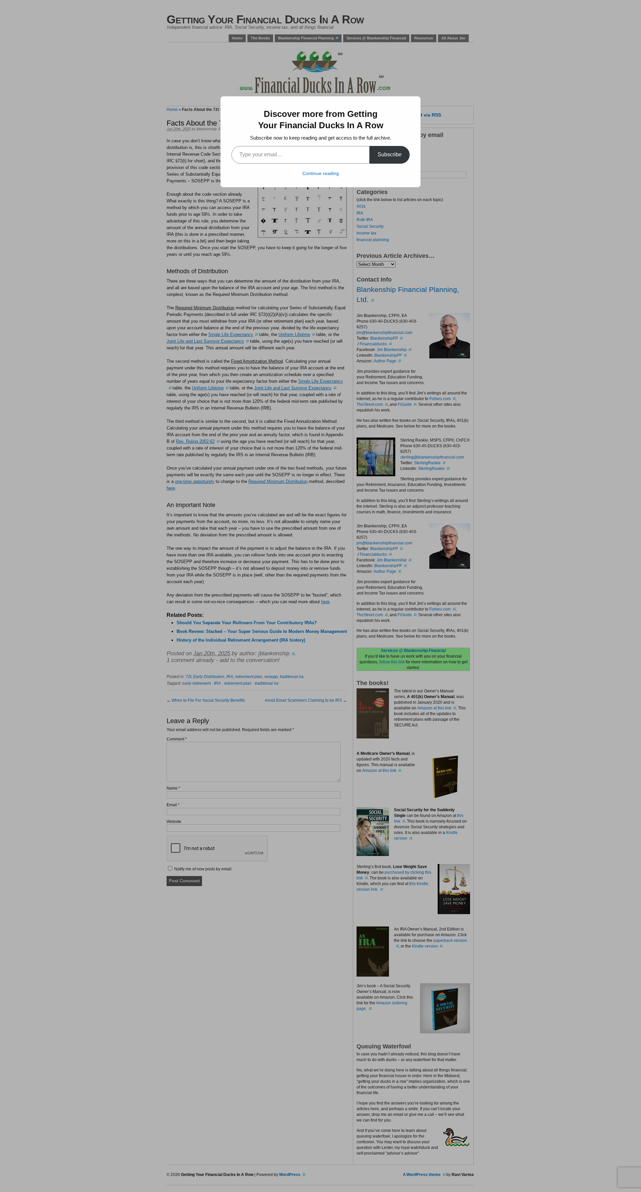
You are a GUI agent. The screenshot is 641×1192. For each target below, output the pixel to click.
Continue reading (320, 173)
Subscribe (390, 154)
